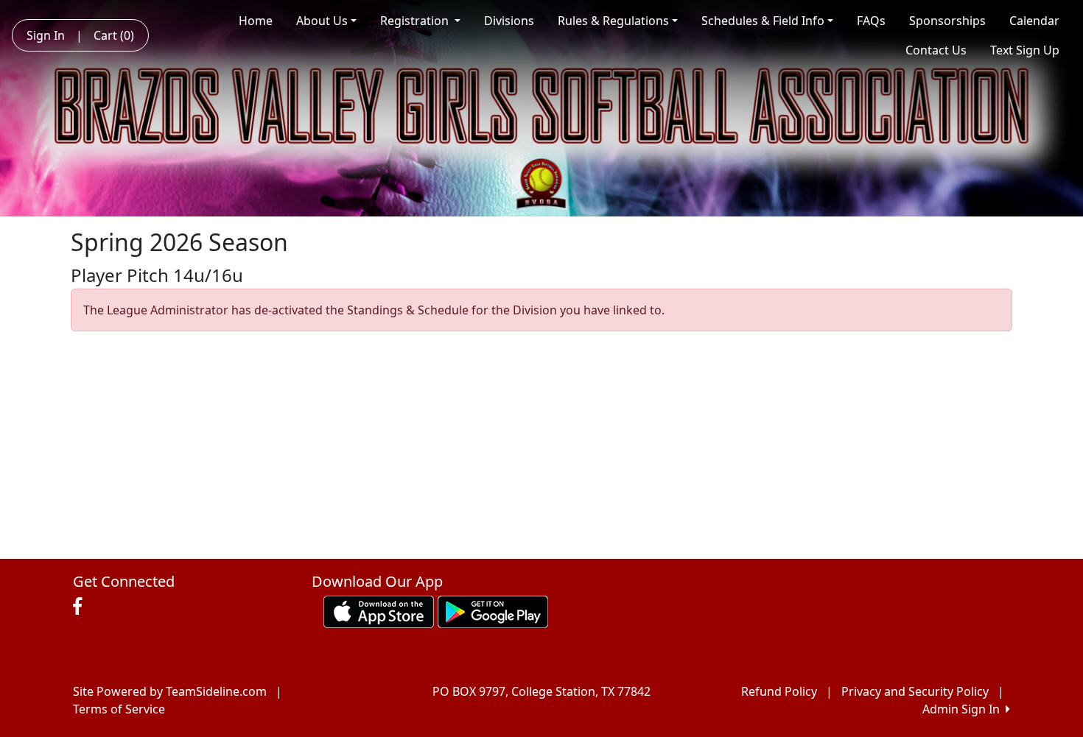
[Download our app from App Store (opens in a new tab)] (378, 610)
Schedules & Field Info (762, 21)
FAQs (871, 21)
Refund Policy (779, 691)
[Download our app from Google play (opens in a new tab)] (493, 610)
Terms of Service (119, 709)
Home (256, 21)
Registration (416, 21)
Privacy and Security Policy (915, 691)
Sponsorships (947, 21)
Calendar (1034, 21)
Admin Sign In (964, 709)
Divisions (509, 21)
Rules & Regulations (613, 21)
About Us (322, 21)
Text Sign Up (1024, 50)
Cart (114, 35)
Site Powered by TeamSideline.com (170, 691)
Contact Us (936, 50)
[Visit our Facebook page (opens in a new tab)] (81, 606)
